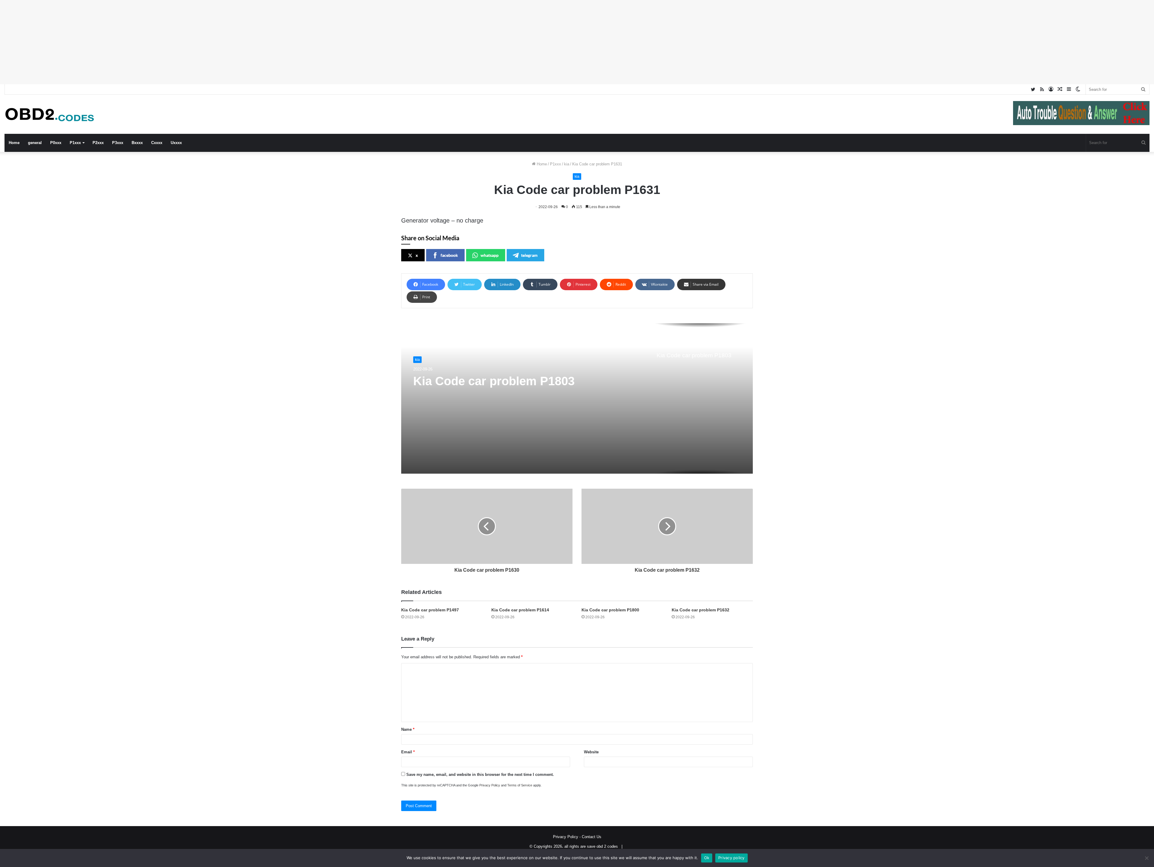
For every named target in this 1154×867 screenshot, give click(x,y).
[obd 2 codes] (50, 114)
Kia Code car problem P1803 (494, 381)
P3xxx (117, 142)
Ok (707, 857)
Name (407, 729)
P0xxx (55, 142)
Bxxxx (137, 142)
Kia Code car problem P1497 (430, 609)
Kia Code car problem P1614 (520, 609)
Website (591, 752)
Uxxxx (176, 142)
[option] (577, 398)
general (35, 142)
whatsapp (490, 255)
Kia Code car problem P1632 (700, 609)
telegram (529, 255)
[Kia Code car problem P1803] (577, 398)
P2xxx (98, 142)
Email (408, 752)
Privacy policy (731, 857)
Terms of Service (519, 785)
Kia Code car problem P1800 (610, 609)
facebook (449, 255)
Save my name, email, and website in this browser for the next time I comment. (480, 774)
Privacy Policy (489, 785)
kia (566, 164)
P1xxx (75, 142)
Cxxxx (156, 142)
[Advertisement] (180, 42)
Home (14, 142)
